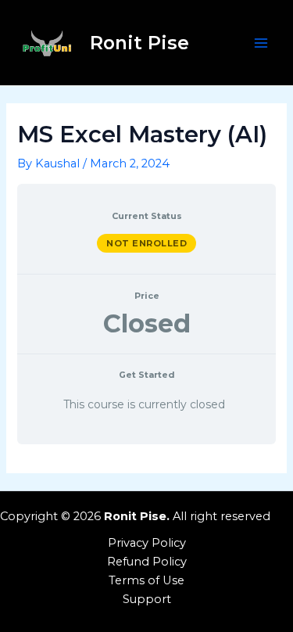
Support (147, 599)
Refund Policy (147, 562)
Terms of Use (146, 580)
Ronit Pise (139, 42)
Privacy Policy (147, 543)
